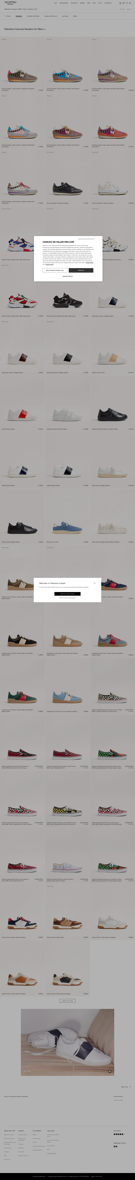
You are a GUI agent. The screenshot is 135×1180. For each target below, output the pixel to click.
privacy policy (49, 264)
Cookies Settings (68, 276)
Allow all (81, 270)
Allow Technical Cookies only (55, 270)
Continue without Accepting (86, 238)
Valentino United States (67, 594)
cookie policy (89, 262)
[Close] (95, 583)
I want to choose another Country (67, 597)
